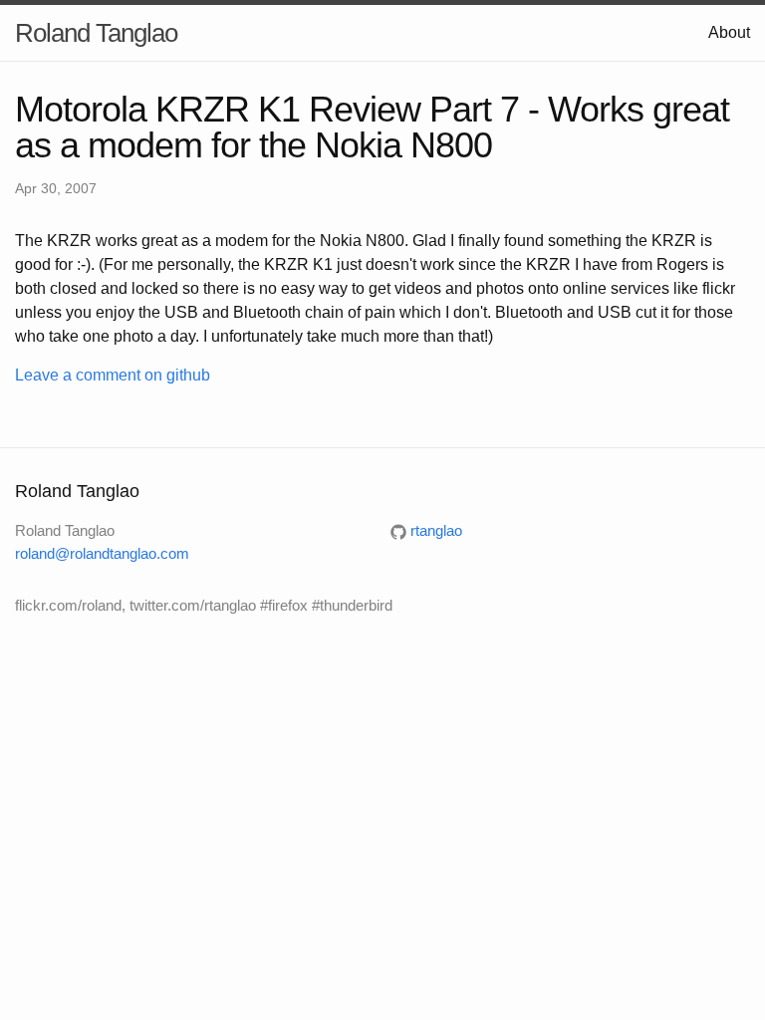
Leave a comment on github (112, 375)
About (729, 32)
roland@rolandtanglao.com (102, 553)
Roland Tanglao (96, 33)
